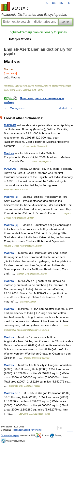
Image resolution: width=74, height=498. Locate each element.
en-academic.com (15, 6)
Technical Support (21, 430)
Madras (9, 153)
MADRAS (10, 125)
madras (9, 280)
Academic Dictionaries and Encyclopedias (34, 15)
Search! (65, 21)
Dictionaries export (10, 435)
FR (68, 3)
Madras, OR (12, 393)
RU (46, 3)
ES (61, 3)
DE (54, 3)
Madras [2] (11, 196)
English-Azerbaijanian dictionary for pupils (37, 32)
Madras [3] (11, 224)
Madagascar (17, 108)
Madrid (62, 108)
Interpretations (20, 39)
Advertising (36, 430)
